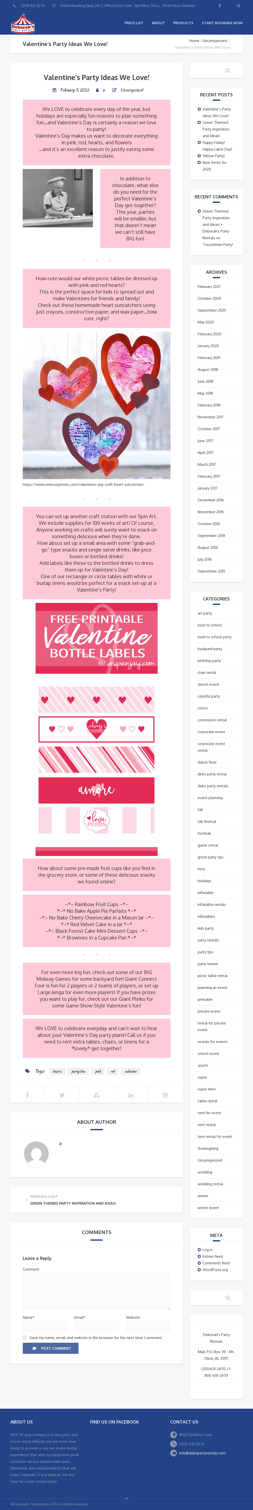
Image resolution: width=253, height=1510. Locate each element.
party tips (205, 952)
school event (208, 1053)
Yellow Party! (214, 155)
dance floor (207, 762)
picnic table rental (213, 975)
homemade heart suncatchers (108, 305)
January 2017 (208, 488)
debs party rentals (213, 786)
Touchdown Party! (218, 244)
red (113, 1071)
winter (203, 1195)
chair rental (207, 672)
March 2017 (207, 464)
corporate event (211, 731)
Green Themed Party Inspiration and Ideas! (216, 129)
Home (194, 40)
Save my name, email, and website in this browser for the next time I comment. (96, 1337)
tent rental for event (215, 1136)
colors (203, 708)
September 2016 (211, 535)
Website (133, 1317)
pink (98, 1071)
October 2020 (209, 298)
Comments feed (216, 1263)
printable (205, 999)
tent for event (209, 1112)
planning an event (213, 987)
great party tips (211, 857)
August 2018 (208, 369)
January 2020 (208, 345)
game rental (208, 845)
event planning (210, 797)
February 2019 (209, 357)
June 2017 (205, 440)
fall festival (207, 821)
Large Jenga (51, 992)
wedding (205, 1172)
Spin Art (147, 516)
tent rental (207, 1124)
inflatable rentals (212, 904)
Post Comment (56, 1348)
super (202, 1077)
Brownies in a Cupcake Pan (96, 937)
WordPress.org (215, 1269)
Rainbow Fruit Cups (96, 904)
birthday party (209, 660)
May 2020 (206, 322)
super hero (207, 1089)
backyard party (210, 648)
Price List (134, 23)
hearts (57, 1071)
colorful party (209, 696)
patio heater (208, 963)
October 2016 (209, 523)
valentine (130, 1071)
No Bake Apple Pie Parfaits (96, 911)
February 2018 (209, 405)
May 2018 (205, 393)
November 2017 (211, 417)
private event (209, 1011)
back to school (210, 625)
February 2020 (209, 334)
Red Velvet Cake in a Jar (96, 924)
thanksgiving (208, 1148)
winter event (208, 1207)
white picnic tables (103, 278)
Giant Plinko (132, 999)
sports (203, 1065)
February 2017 (209, 476)
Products (183, 23)
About (158, 23)
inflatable (205, 892)
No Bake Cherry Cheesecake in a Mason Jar (96, 917)
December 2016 (211, 500)
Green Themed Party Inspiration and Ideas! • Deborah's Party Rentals (216, 224)
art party (205, 613)
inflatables (206, 916)
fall (200, 809)
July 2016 (205, 559)
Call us (134, 1035)
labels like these (68, 563)
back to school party (215, 637)
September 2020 (212, 310)
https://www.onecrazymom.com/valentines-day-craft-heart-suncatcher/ (83, 484)
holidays (204, 880)
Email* (79, 1317)
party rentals (208, 940)
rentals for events (213, 1041)
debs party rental (212, 774)
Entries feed (213, 1256)
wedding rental (210, 1184)
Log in (207, 1249)
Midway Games (53, 979)
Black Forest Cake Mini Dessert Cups (96, 931)
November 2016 (211, 512)
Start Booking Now (222, 23)
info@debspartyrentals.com (202, 1453)
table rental (207, 1101)
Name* (29, 1317)
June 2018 (205, 381)
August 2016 (208, 547)
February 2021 (209, 286)
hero (201, 869)
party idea (78, 1071)
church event (208, 684)
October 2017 (209, 428)
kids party (206, 928)
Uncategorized (215, 40)
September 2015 (211, 571)
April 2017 (205, 452)
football (204, 833)
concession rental (212, 720)
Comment (31, 1269)
